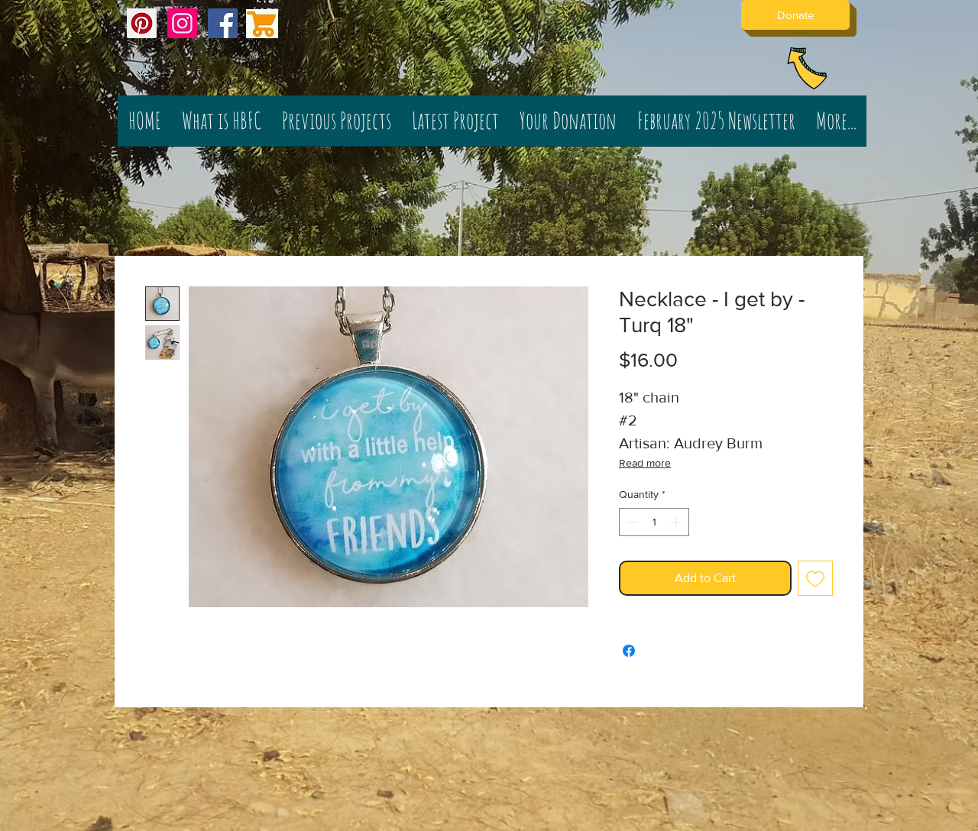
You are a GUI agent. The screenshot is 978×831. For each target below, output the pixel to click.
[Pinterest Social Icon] (142, 23)
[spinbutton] (654, 522)
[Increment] (677, 522)
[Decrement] (630, 522)
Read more (645, 463)
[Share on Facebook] (629, 651)
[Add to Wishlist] (815, 578)
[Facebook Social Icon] (223, 23)
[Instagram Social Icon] (182, 23)
